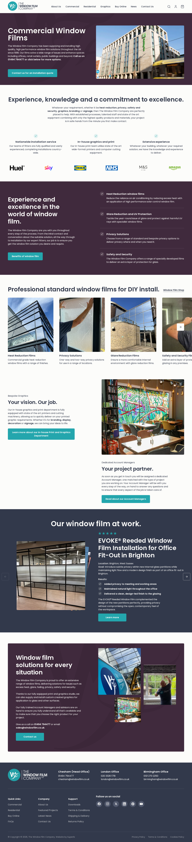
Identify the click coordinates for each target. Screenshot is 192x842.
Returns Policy (76, 821)
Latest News (44, 815)
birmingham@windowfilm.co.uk (161, 779)
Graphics (105, 6)
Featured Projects (48, 810)
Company (44, 799)
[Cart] (182, 6)
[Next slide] (186, 576)
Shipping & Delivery (78, 815)
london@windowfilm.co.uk (115, 779)
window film (43, 49)
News (134, 6)
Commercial (72, 6)
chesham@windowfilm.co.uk (73, 779)
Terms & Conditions (79, 810)
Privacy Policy (138, 837)
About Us (56, 6)
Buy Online (120, 6)
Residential (90, 6)
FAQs (11, 821)
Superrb (71, 837)
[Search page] (169, 6)
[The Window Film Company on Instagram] (107, 804)
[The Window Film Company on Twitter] (116, 804)
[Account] (175, 6)
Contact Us (147, 6)
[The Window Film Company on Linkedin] (124, 804)
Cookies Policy (177, 837)
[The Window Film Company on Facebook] (99, 804)
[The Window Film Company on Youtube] (141, 804)
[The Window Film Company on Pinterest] (133, 804)
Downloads (74, 804)
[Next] (180, 327)
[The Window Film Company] (22, 6)
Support (73, 799)
